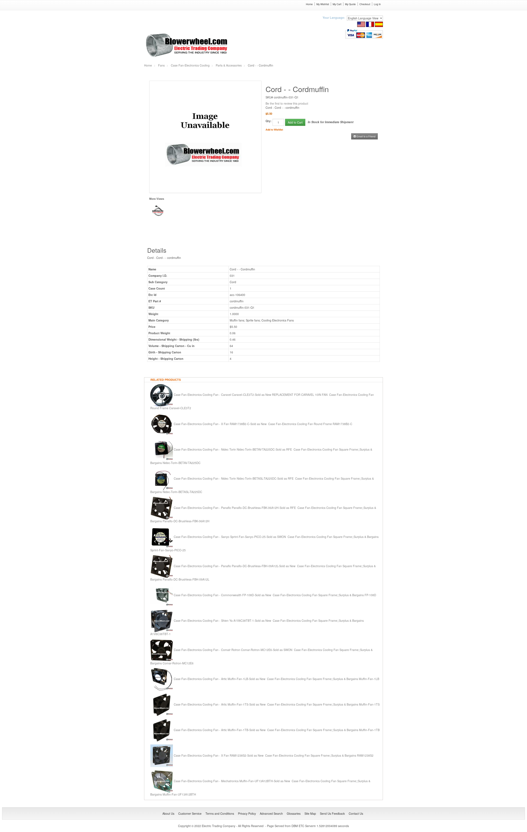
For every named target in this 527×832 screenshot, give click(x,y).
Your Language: (334, 17)
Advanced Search (271, 813)
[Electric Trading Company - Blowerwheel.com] (187, 45)
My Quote (350, 4)
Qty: (269, 121)
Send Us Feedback (332, 813)
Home (309, 4)
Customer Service (190, 813)
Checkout (364, 4)
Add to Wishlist (274, 129)
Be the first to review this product (287, 103)
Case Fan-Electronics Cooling (190, 65)
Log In (377, 4)
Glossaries (294, 813)
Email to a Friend (366, 136)
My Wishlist (322, 4)
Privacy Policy (247, 813)
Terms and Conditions (219, 813)
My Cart (337, 4)
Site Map (310, 813)
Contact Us (356, 813)
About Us (168, 813)
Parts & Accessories (229, 65)
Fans (161, 65)
